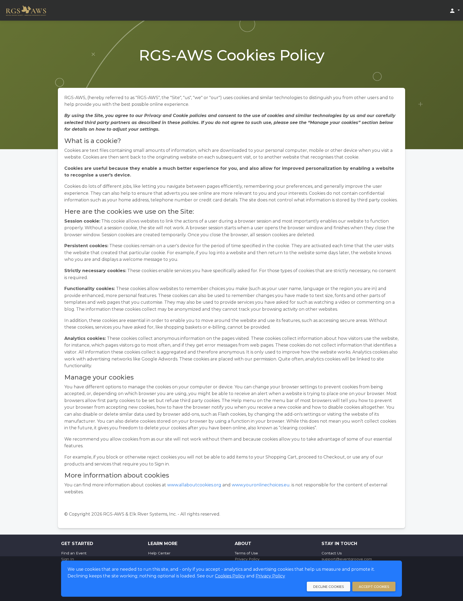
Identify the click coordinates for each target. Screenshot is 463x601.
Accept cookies (374, 587)
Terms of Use (246, 553)
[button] (454, 10)
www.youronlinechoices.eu (261, 484)
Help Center (159, 553)
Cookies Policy (230, 576)
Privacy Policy (270, 576)
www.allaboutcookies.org (194, 484)
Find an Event (74, 553)
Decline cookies (328, 587)
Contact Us (332, 553)
